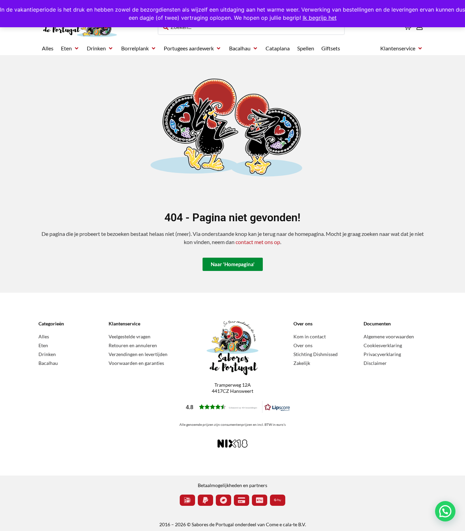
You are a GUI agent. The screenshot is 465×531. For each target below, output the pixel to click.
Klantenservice (124, 323)
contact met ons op (258, 242)
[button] (70, 48)
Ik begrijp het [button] (320, 17)
